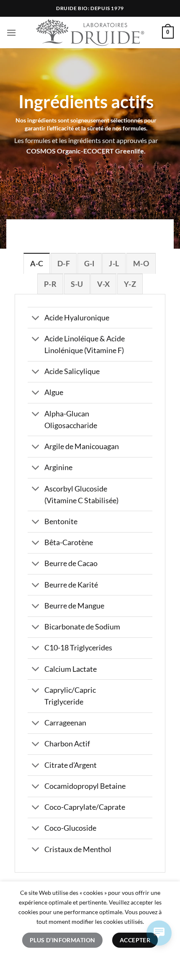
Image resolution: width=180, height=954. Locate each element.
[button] (11, 32)
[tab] (36, 263)
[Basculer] (36, 318)
